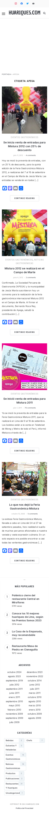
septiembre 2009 (14, 718)
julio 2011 (34, 688)
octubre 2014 (35, 680)
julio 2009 (14, 722)
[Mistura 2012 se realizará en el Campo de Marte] (24, 211)
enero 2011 (14, 697)
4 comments (31, 155)
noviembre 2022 (34, 676)
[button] (3, 13)
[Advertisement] (24, 47)
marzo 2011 (35, 693)
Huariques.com (24, 12)
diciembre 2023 (34, 672)
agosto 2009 (34, 718)
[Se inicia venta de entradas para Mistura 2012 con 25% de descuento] (24, 88)
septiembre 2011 (14, 688)
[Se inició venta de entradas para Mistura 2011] (24, 345)
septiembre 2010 (14, 701)
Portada (6, 74)
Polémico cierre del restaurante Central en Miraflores (25, 599)
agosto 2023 (14, 676)
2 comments (31, 277)
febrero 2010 (14, 709)
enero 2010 (35, 709)
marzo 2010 (35, 705)
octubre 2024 (14, 672)
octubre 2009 (35, 713)
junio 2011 (14, 693)
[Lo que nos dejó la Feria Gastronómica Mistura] (24, 463)
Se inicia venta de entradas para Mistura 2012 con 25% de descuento (24, 146)
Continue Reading (24, 198)
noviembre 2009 (14, 713)
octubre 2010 (35, 697)
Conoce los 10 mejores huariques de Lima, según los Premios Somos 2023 (27, 617)
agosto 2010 (34, 701)
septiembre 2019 (14, 680)
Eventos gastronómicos (24, 137)
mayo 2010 (14, 705)
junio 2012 (35, 684)
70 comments (30, 408)
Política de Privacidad (24, 808)
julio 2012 (14, 684)
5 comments (33, 514)
